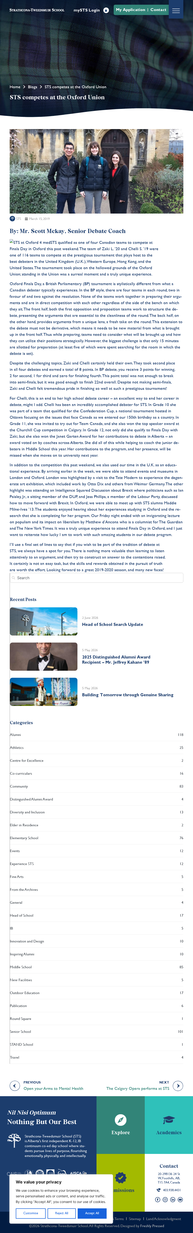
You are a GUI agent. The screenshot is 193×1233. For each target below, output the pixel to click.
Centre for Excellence (96, 760)
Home (15, 87)
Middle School (96, 966)
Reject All (61, 1213)
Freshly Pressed (152, 1225)
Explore (120, 1133)
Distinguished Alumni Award (96, 799)
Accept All (92, 1213)
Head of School (96, 915)
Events (96, 850)
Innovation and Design (96, 941)
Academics (169, 1133)
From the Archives (96, 889)
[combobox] (96, 578)
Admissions (120, 1190)
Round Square (96, 1018)
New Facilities (96, 979)
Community (96, 786)
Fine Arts (96, 876)
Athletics (96, 747)
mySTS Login (87, 10)
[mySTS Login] (106, 10)
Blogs (32, 87)
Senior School (96, 1031)
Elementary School (96, 837)
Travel (96, 1057)
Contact (169, 1166)
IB (96, 928)
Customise (30, 1213)
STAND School (96, 1044)
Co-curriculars (96, 773)
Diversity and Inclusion (96, 812)
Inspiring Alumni (96, 954)
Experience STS (96, 863)
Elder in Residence (96, 824)
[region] (61, 1199)
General (96, 902)
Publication (96, 1005)
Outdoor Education (96, 992)
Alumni (96, 734)
